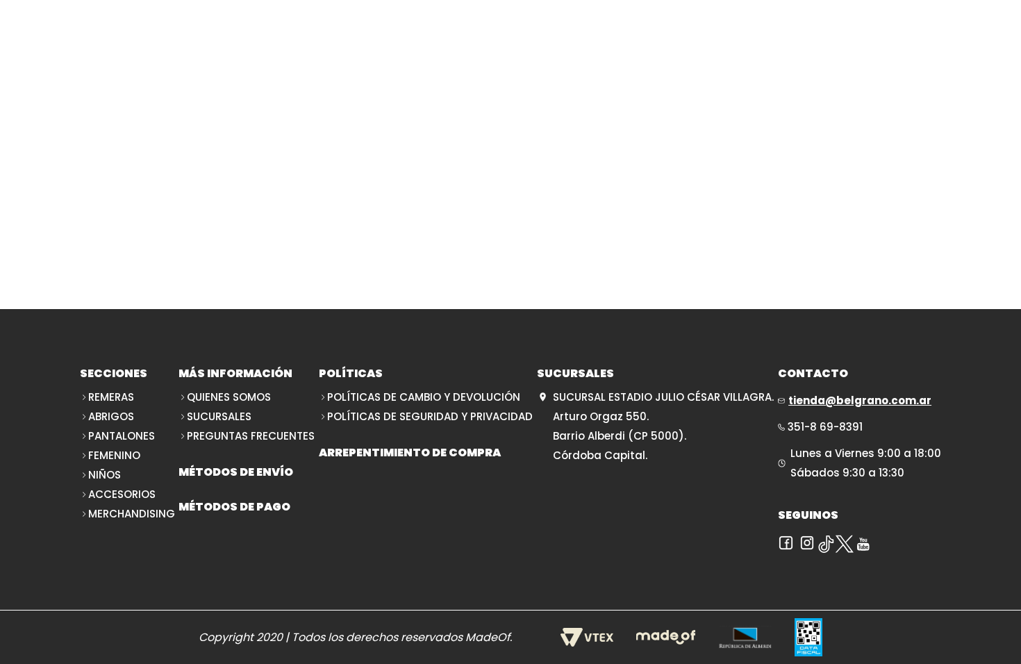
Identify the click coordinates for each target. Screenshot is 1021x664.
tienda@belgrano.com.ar (859, 400)
